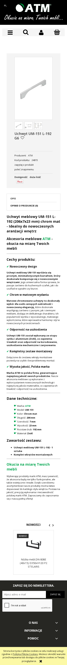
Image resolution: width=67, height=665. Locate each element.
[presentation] (49, 525)
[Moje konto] (41, 32)
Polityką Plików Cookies (25, 654)
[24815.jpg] (19, 126)
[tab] (33, 199)
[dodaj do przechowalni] (22, 137)
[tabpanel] (33, 357)
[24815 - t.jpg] (29, 126)
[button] (10, 32)
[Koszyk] (57, 32)
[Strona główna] (33, 8)
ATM (30, 155)
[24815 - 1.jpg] (39, 126)
